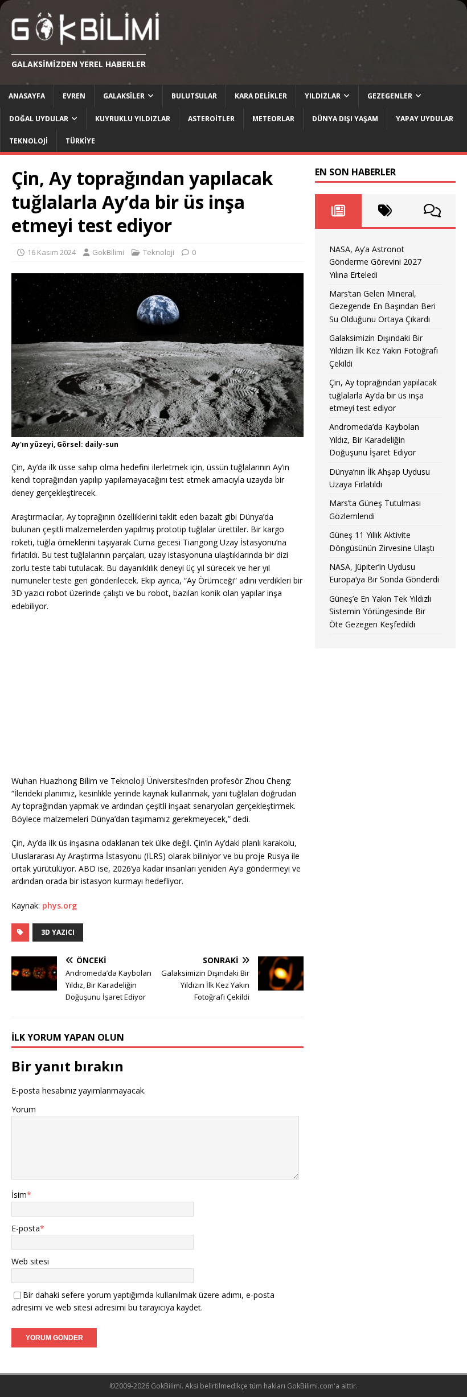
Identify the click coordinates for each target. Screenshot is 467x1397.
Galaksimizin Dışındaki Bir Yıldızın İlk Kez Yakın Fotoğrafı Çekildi (383, 350)
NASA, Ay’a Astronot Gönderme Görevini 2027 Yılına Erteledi (375, 262)
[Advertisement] (96, 695)
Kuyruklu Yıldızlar (132, 119)
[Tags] (385, 210)
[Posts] (338, 210)
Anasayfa (27, 96)
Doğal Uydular (38, 119)
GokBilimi (108, 252)
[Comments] (432, 210)
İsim (19, 1194)
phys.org (59, 905)
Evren (74, 96)
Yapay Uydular (424, 119)
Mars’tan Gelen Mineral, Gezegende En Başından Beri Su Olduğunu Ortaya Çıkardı (382, 306)
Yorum (23, 1109)
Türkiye (80, 141)
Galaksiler (124, 96)
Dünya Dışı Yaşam (345, 119)
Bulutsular (194, 96)
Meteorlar (273, 119)
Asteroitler (211, 119)
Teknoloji (28, 141)
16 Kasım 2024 (51, 252)
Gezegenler (389, 96)
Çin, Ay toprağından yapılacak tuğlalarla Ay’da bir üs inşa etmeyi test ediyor (383, 395)
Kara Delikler (261, 96)
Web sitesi (30, 1261)
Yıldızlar (323, 96)
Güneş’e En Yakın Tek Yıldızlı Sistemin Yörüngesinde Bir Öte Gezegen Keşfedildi (380, 611)
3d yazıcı (58, 932)
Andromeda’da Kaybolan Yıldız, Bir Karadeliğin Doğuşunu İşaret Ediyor (374, 439)
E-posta (25, 1228)
